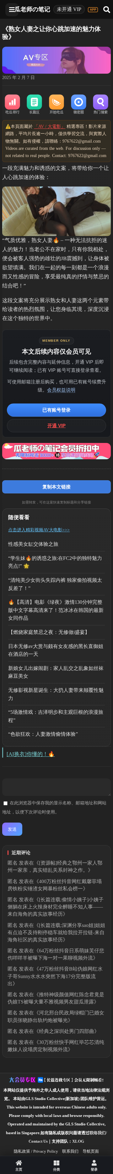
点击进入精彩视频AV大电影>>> (39, 530)
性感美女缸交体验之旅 (33, 544)
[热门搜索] (100, 104)
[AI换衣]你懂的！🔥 (31, 754)
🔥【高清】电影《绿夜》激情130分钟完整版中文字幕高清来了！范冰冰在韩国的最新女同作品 (56, 610)
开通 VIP (56, 425)
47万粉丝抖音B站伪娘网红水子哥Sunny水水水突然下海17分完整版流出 (55, 976)
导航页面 (91, 1151)
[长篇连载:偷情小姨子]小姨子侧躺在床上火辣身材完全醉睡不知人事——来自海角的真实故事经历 (56, 907)
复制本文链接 (56, 486)
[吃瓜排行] (12, 104)
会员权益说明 (61, 389)
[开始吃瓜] (56, 104)
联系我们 (70, 1151)
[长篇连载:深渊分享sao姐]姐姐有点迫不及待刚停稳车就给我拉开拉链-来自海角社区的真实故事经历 (56, 932)
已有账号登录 (56, 410)
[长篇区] (34, 104)
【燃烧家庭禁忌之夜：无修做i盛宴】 (49, 632)
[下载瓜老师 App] (93, 9)
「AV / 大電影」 (49, 126)
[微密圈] (78, 104)
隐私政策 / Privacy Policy (36, 1151)
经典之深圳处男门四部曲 (66, 1031)
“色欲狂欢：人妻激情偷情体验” (43, 734)
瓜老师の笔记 (32, 9)
